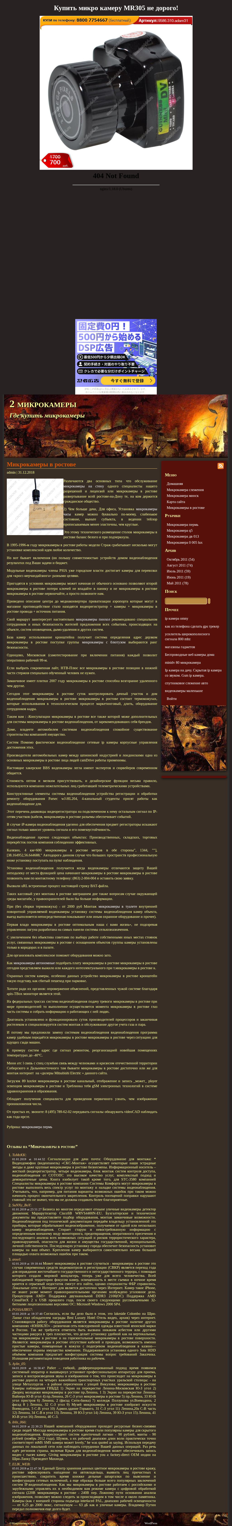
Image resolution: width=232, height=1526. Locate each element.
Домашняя (175, 484)
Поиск (171, 591)
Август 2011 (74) (180, 565)
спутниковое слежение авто (186, 683)
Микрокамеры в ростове (41, 464)
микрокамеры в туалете (118, 906)
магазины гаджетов (180, 647)
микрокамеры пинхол (93, 619)
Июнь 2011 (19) (179, 577)
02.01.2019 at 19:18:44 (27, 1263)
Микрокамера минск (183, 496)
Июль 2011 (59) (178, 571)
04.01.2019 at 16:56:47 (28, 1368)
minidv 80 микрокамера (183, 662)
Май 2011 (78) (177, 583)
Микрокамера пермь (182, 525)
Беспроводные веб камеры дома (189, 655)
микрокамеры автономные (34, 963)
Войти (172, 699)
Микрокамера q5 (180, 530)
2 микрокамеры (43, 403)
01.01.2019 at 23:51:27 (27, 1209)
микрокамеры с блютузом (104, 642)
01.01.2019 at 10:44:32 (28, 1159)
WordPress (151, 1523)
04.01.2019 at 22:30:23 (27, 1426)
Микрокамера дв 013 (183, 536)
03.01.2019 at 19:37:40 (27, 1314)
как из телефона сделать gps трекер (192, 626)
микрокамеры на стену (83, 486)
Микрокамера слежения (185, 490)
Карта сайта (176, 502)
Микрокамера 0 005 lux (185, 542)
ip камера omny (176, 618)
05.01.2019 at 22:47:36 (26, 1468)
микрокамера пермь (37, 1127)
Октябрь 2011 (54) (180, 559)
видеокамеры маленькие (184, 691)
